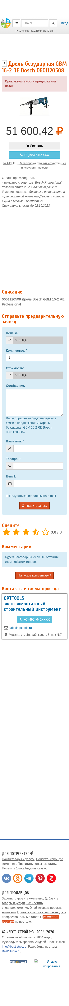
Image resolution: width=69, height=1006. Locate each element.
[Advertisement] (34, 246)
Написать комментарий (34, 575)
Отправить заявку (34, 505)
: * (16, 350)
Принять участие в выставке (37, 912)
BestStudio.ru (11, 951)
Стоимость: (15, 368)
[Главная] (6, 22)
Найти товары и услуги (18, 859)
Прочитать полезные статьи (38, 863)
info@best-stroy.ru (14, 946)
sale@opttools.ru (20, 627)
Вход (64, 23)
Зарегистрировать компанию (22, 898)
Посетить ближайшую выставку (24, 868)
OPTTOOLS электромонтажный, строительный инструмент (32, 603)
